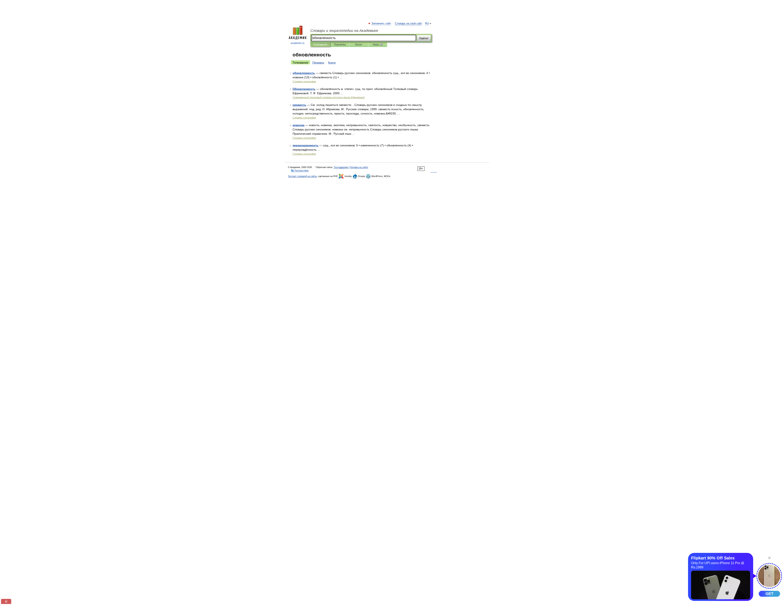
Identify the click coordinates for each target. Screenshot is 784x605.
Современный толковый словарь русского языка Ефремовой (329, 97)
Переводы (340, 44)
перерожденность (305, 145)
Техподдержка (341, 167)
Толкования (320, 44)
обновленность (304, 73)
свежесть (299, 104)
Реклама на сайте (359, 167)
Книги (358, 44)
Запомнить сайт (381, 23)
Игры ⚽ (378, 44)
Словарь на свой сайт (408, 23)
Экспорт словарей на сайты (302, 176)
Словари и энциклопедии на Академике (344, 31)
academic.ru (297, 43)
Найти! (423, 38)
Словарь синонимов (304, 81)
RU (427, 23)
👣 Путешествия (299, 170)
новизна (298, 125)
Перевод (318, 62)
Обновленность (304, 89)
